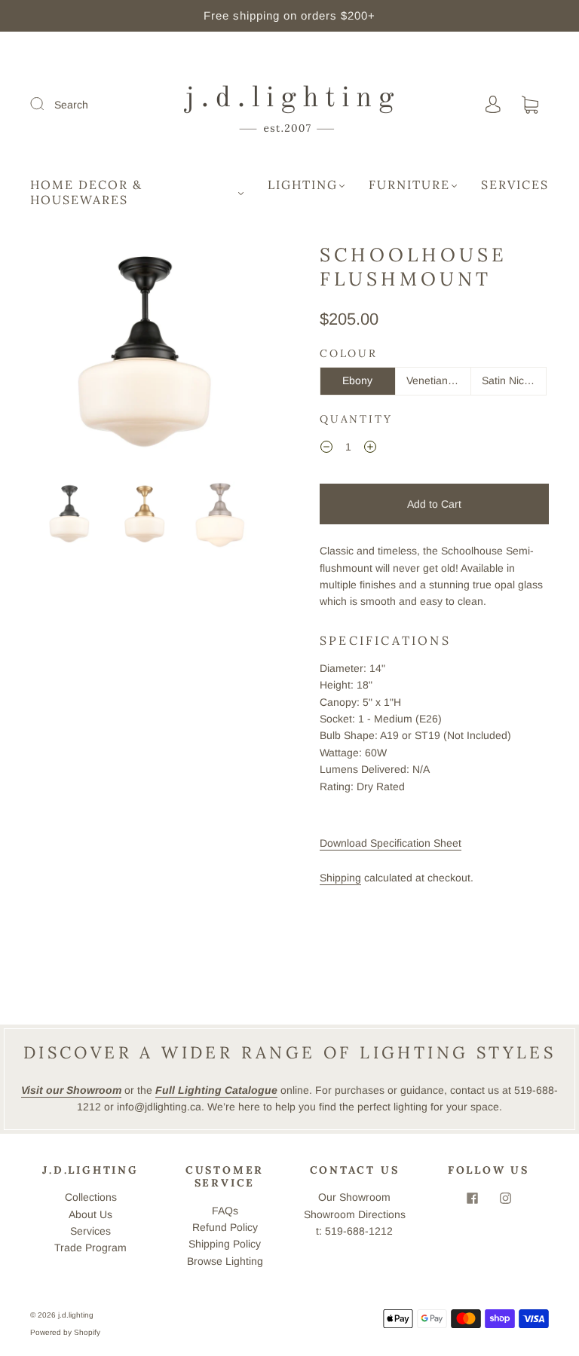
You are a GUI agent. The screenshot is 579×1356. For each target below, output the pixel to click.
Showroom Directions (355, 1214)
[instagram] (505, 1197)
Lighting (303, 184)
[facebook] (472, 1197)
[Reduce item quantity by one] (326, 449)
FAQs (225, 1211)
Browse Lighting (225, 1261)
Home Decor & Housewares (86, 192)
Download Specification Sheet (390, 843)
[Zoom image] (145, 359)
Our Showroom (354, 1197)
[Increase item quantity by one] (370, 449)
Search (71, 105)
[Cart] (530, 105)
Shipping (340, 878)
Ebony (357, 380)
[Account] (493, 104)
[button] (54, 359)
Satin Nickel (510, 380)
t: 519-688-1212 (354, 1231)
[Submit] (46, 104)
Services (515, 184)
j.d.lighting (75, 1315)
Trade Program (90, 1247)
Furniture (409, 184)
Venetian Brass (438, 380)
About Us (90, 1214)
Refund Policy (225, 1227)
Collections (91, 1197)
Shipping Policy (224, 1244)
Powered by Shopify (65, 1332)
